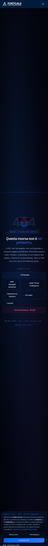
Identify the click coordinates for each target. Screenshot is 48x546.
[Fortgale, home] (12, 4)
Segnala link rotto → (24, 325)
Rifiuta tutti (13, 535)
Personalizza (34, 535)
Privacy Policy (31, 529)
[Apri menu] (43, 4)
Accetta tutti (24, 540)
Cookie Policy (17, 529)
